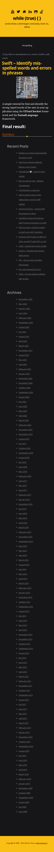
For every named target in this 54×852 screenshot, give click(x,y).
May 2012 (23, 667)
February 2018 (25, 476)
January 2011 (24, 732)
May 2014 (23, 574)
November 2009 (25, 788)
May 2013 (23, 625)
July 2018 (22, 462)
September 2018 (26, 453)
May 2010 (23, 765)
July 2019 (22, 443)
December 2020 (25, 378)
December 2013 (25, 597)
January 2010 (24, 783)
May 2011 (23, 713)
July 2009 (22, 807)
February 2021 (25, 369)
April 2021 (23, 364)
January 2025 (24, 308)
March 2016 (24, 527)
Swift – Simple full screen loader (33, 246)
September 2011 (26, 695)
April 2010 (23, 769)
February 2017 (25, 495)
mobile (41, 54)
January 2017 (24, 499)
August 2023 (24, 327)
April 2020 (23, 415)
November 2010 (25, 737)
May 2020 (23, 411)
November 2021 (25, 350)
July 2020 (22, 401)
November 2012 (25, 639)
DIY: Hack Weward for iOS (30, 269)
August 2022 (24, 336)
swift (47, 54)
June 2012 (23, 662)
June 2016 (23, 513)
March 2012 (24, 676)
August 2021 (24, 355)
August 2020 (24, 397)
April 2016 (23, 522)
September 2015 (26, 541)
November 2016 (25, 504)
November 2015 (25, 536)
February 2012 (25, 681)
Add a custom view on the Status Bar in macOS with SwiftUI (30, 200)
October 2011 (24, 690)
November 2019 (25, 434)
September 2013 (26, 606)
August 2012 (24, 653)
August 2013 (24, 611)
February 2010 (25, 779)
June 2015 (23, 546)
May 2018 (23, 471)
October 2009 (24, 793)
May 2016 (23, 518)
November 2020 (25, 383)
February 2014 (25, 588)
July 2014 (22, 569)
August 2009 (24, 802)
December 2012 (25, 634)
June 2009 (23, 811)
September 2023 (26, 322)
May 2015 (23, 550)
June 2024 (23, 313)
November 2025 (25, 299)
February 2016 (25, 532)
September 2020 (26, 392)
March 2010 (24, 774)
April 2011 (23, 718)
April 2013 (23, 630)
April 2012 (23, 672)
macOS (34, 54)
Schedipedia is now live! (29, 190)
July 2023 (22, 332)
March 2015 (24, 560)
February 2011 (25, 727)
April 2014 (23, 578)
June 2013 (23, 620)
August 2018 (24, 457)
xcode (5, 58)
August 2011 (24, 699)
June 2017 (23, 481)
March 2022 (24, 345)
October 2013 (24, 602)
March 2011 (24, 723)
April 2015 (23, 555)
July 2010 (22, 755)
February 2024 (25, 318)
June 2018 (23, 467)
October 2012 (24, 644)
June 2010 (23, 760)
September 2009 (26, 797)
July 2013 (22, 616)
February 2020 (25, 425)
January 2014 (24, 592)
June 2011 (23, 709)
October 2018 (24, 448)
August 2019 (24, 439)
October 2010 (24, 741)
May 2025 (23, 304)
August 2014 (24, 564)
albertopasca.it (41, 843)
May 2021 (23, 359)
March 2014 (24, 583)
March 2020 (24, 420)
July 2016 (22, 509)
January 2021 (24, 373)
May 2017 (23, 485)
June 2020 (23, 406)
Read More (8, 134)
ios (29, 54)
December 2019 (25, 429)
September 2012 (26, 648)
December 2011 (25, 685)
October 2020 (24, 387)
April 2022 (23, 341)
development (21, 54)
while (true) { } (27, 18)
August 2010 (24, 751)
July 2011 (22, 704)
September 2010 (26, 746)
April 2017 (23, 490)
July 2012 (22, 658)
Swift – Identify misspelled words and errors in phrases (26, 68)
